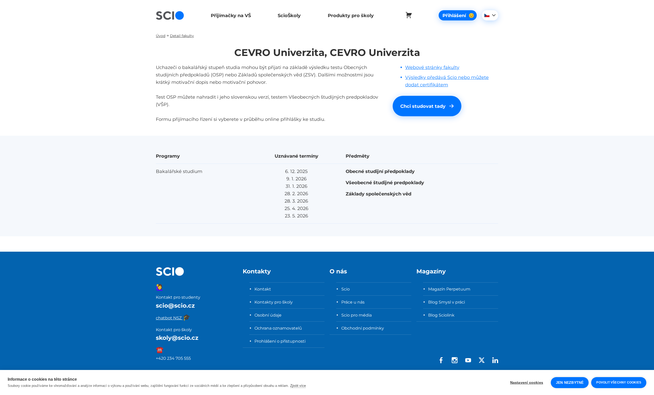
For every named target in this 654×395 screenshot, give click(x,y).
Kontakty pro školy (273, 302)
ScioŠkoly (289, 15)
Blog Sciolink (441, 315)
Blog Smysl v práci (446, 302)
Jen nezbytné (569, 383)
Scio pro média (356, 315)
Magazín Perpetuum (449, 289)
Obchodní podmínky (362, 328)
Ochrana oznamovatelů (278, 328)
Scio (345, 289)
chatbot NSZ (173, 318)
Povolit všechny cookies (618, 382)
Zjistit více (298, 386)
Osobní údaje (268, 315)
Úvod (160, 35)
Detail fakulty (182, 35)
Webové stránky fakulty (432, 67)
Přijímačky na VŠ (231, 15)
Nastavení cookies (526, 383)
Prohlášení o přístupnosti (280, 341)
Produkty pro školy (351, 15)
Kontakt (262, 289)
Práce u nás (353, 302)
